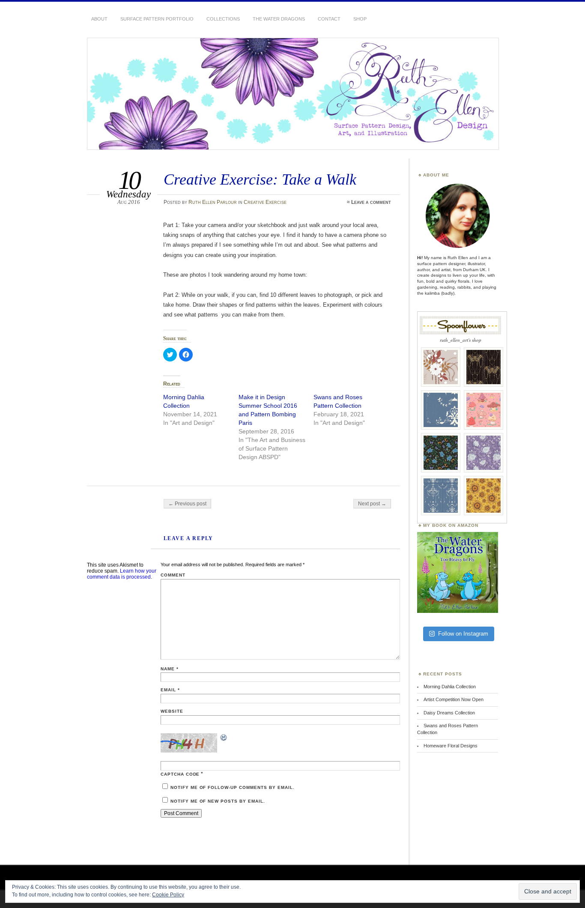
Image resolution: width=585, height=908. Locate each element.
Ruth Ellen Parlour (212, 202)
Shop (360, 18)
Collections (223, 18)
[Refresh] (224, 739)
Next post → (372, 504)
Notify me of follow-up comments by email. (232, 787)
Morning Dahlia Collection (450, 686)
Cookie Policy (168, 895)
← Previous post (187, 504)
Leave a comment (371, 202)
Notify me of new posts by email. (217, 801)
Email (170, 689)
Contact (329, 18)
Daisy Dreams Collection (449, 712)
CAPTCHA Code (180, 774)
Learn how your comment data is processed (121, 574)
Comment (173, 575)
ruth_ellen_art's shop (460, 340)
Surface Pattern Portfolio (157, 18)
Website (172, 711)
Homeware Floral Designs (451, 745)
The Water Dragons (279, 18)
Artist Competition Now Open (454, 699)
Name (170, 668)
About (99, 18)
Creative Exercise (265, 202)
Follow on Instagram (463, 633)
